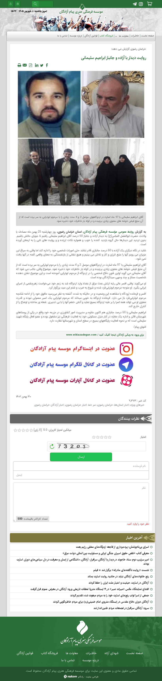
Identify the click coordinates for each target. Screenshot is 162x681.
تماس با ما (67, 660)
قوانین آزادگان (25, 653)
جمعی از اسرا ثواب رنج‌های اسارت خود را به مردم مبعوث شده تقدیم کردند (109, 595)
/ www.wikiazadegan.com (82, 335)
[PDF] (30, 65)
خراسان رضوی (105, 405)
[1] (94, 437)
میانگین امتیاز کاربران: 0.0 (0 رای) (52, 430)
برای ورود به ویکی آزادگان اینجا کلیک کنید (121, 335)
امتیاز (143, 437)
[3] (102, 437)
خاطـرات (91, 653)
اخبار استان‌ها (122, 405)
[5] (109, 437)
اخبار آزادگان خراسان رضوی (49, 405)
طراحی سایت (92, 677)
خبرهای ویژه (137, 405)
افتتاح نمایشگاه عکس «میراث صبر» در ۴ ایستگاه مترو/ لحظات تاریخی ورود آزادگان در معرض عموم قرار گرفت (90, 589)
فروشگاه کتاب (49, 653)
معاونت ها (72, 653)
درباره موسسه (90, 660)
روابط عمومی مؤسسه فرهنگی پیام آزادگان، (108, 232)
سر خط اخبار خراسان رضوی (81, 405)
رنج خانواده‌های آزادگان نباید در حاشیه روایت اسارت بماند (118, 576)
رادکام (81, 677)
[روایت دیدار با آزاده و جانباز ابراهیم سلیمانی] (81, 138)
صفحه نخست (134, 653)
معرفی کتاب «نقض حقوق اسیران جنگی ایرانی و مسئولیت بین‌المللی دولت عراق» (106, 553)
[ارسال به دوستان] (25, 65)
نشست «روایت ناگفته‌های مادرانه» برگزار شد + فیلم (121, 570)
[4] (105, 437)
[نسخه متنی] (19, 65)
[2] (98, 437)
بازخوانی (52, 445)
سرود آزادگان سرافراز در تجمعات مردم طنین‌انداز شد (121, 608)
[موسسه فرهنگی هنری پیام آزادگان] (81, 9)
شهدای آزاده (111, 653)
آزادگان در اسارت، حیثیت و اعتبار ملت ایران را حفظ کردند (119, 582)
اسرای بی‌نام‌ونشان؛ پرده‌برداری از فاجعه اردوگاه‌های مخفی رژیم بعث (112, 547)
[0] (15, 430)
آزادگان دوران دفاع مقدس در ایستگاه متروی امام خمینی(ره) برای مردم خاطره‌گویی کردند (101, 601)
